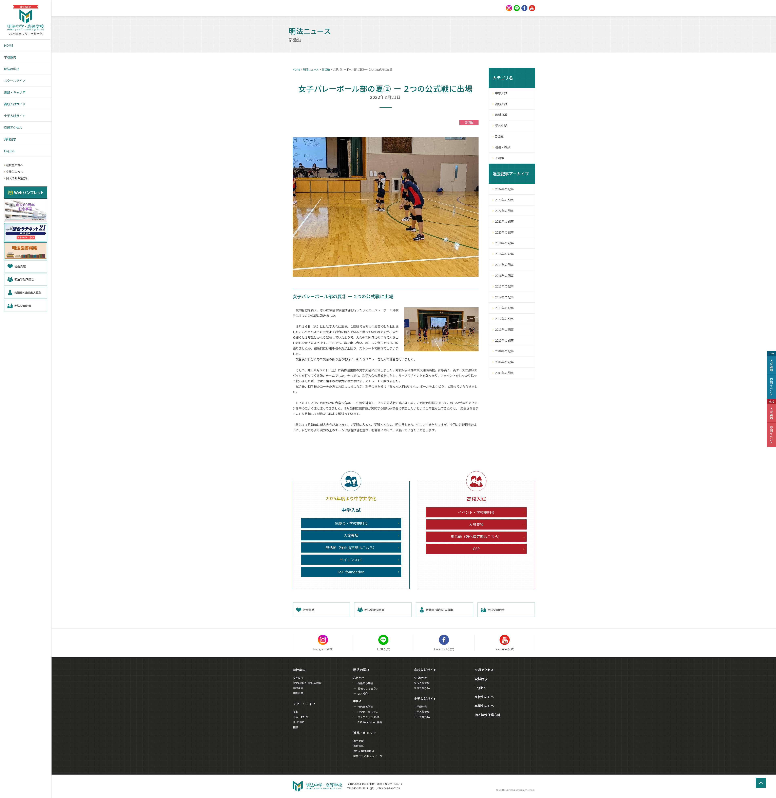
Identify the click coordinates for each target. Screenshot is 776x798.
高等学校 (358, 678)
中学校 (357, 701)
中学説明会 (420, 707)
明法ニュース (311, 69)
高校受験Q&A (422, 688)
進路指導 (358, 746)
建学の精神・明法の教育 (307, 683)
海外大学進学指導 (363, 751)
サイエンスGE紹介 (368, 717)
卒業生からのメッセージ (367, 756)
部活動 (326, 69)
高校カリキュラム (368, 688)
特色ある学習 (365, 683)
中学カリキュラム (368, 712)
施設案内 (298, 693)
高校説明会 (420, 678)
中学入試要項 (422, 712)
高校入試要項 (422, 683)
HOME (296, 69)
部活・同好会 (300, 717)
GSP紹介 (362, 693)
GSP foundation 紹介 (369, 722)
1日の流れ (299, 722)
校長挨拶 (298, 678)
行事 (295, 712)
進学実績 (358, 741)
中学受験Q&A (422, 717)
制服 (295, 727)
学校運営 (298, 688)
